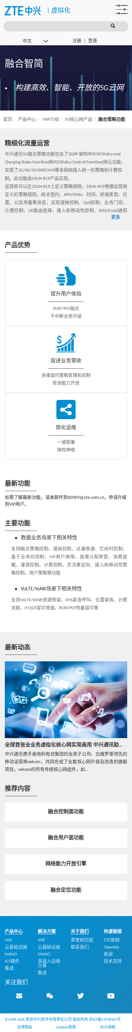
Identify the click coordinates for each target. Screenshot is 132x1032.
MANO (11, 954)
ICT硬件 (12, 961)
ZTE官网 (112, 940)
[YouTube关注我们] (111, 996)
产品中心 (27, 119)
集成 (9, 968)
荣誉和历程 (82, 940)
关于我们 (80, 931)
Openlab (111, 947)
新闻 (108, 954)
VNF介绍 (51, 119)
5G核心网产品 (78, 119)
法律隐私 (24, 1027)
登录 (92, 41)
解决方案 (47, 931)
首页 (7, 119)
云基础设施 (16, 947)
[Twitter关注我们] (80, 996)
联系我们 (80, 947)
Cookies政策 (66, 1027)
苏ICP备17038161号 (105, 1020)
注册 (76, 41)
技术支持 (113, 961)
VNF (8, 940)
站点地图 (107, 1027)
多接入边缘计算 (49, 963)
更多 (115, 217)
